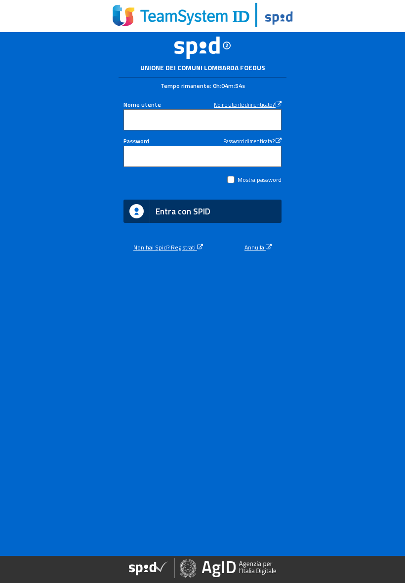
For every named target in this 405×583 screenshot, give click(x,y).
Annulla (255, 247)
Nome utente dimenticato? (245, 104)
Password (136, 141)
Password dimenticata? (249, 141)
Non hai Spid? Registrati (165, 247)
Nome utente (142, 104)
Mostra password (260, 179)
